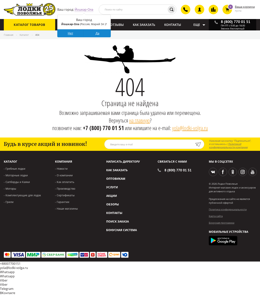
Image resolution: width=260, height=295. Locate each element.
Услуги (112, 187)
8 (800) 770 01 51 (177, 170)
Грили (10, 202)
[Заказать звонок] (183, 13)
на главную (139, 120)
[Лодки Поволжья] (29, 9)
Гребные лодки (15, 168)
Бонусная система (121, 230)
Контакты (114, 213)
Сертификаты (66, 195)
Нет (70, 33)
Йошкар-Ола (84, 9)
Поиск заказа (117, 221)
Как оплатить (65, 182)
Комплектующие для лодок (23, 195)
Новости (62, 168)
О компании (65, 175)
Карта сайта (216, 216)
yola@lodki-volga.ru (190, 128)
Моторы (11, 188)
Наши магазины (67, 208)
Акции (111, 196)
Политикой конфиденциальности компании (228, 145)
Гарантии (63, 202)
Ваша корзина (245, 7)
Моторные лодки (17, 175)
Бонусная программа (221, 222)
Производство (66, 188)
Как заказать (117, 170)
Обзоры (112, 204)
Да (97, 33)
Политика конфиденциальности (228, 209)
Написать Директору (123, 161)
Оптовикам (115, 178)
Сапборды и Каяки (18, 182)
